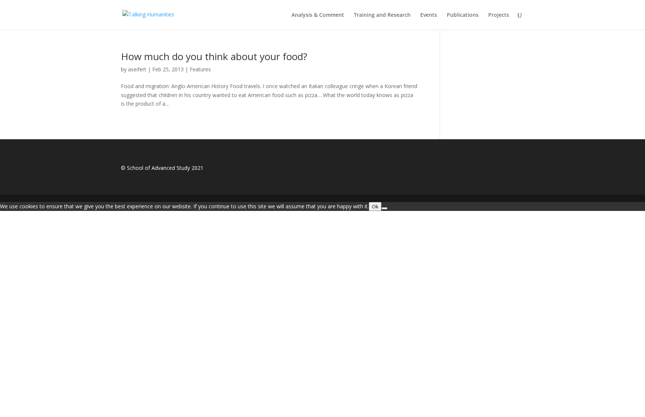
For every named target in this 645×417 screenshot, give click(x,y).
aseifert (137, 69)
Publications (463, 15)
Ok (375, 206)
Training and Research (382, 15)
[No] (384, 208)
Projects (498, 15)
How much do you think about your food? (214, 56)
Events (428, 15)
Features (200, 69)
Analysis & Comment (318, 15)
